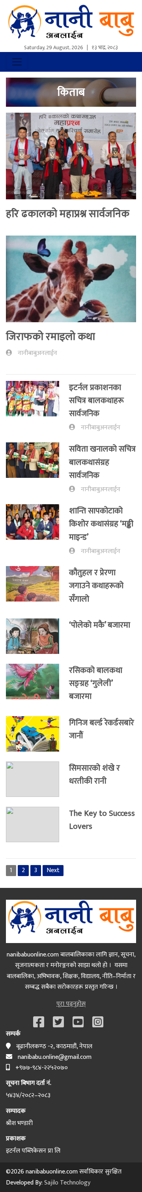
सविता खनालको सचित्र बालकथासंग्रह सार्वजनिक (102, 462)
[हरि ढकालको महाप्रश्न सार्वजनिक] (71, 159)
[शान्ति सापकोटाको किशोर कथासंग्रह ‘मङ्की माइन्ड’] (37, 530)
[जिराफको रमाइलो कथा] (71, 282)
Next (53, 870)
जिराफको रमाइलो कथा (50, 336)
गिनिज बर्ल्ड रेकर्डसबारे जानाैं (101, 729)
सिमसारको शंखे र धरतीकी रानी (94, 774)
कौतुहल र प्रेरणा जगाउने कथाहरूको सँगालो (96, 586)
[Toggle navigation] (17, 62)
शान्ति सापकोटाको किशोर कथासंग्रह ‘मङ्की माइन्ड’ (101, 524)
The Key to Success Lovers (102, 819)
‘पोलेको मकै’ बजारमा (99, 625)
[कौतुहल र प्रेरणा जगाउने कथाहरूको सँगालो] (37, 587)
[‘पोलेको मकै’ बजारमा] (37, 636)
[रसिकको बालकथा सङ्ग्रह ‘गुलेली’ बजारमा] (37, 685)
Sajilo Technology (67, 1182)
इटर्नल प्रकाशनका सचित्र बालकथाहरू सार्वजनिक (96, 401)
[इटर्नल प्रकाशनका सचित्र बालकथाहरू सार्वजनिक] (37, 407)
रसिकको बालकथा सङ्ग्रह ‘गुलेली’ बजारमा (95, 683)
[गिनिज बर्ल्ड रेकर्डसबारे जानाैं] (37, 734)
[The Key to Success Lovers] (37, 824)
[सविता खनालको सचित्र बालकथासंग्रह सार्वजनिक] (37, 468)
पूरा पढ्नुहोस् (71, 1004)
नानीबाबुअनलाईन (37, 353)
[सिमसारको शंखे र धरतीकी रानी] (37, 779)
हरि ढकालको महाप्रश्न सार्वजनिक (67, 214)
